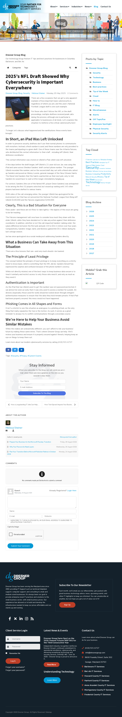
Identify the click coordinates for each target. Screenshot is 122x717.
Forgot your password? (15, 670)
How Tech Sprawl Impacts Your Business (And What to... (61, 405)
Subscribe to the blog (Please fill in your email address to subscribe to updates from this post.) (41, 521)
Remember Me (14, 653)
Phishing (100, 171)
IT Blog (96, 105)
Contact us (106, 6)
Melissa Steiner (38, 93)
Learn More (52, 680)
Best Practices (92, 162)
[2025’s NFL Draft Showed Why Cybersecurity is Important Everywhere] (17, 108)
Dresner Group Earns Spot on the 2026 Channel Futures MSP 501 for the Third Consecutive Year (60, 640)
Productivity (106, 174)
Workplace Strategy (106, 160)
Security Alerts (100, 133)
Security (26, 93)
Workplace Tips (103, 162)
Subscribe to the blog (42, 393)
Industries (76, 6)
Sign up (67, 605)
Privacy (24, 356)
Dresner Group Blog (14, 93)
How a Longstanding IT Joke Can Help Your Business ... (26, 405)
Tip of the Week (100, 91)
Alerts (96, 114)
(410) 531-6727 (92, 648)
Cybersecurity (96, 160)
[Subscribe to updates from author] (7, 431)
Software (95, 171)
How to (96, 100)
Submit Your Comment (20, 546)
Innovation (102, 168)
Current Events (35, 356)
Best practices (99, 87)
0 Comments (72, 93)
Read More (51, 665)
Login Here (71, 490)
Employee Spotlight (102, 124)
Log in (13, 661)
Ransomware (98, 180)
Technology (98, 77)
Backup (103, 183)
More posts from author (68, 437)
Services (64, 6)
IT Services (89, 160)
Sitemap (49, 712)
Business (97, 82)
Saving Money (107, 171)
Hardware (108, 168)
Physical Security (101, 128)
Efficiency (100, 177)
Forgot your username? (15, 667)
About (53, 6)
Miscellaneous (99, 110)
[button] (70, 67)
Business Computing (93, 174)
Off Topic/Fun (99, 119)
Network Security (91, 177)
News (87, 6)
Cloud (95, 96)
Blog (96, 6)
